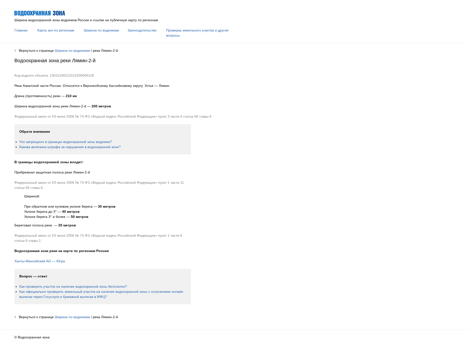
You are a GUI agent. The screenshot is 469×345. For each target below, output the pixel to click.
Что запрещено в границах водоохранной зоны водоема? (65, 142)
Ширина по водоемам (101, 30)
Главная (21, 30)
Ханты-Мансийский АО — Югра (39, 261)
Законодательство (142, 30)
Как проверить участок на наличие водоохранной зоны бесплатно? (73, 286)
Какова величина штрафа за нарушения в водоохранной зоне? (70, 147)
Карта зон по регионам (55, 30)
